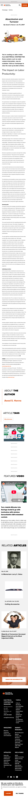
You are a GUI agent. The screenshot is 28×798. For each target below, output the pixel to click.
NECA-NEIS (18, 762)
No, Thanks (20, 793)
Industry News (19, 711)
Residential (18, 716)
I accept (8, 793)
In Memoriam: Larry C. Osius (11, 574)
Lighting (18, 713)
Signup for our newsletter (14, 679)
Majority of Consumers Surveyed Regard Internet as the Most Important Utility (13, 636)
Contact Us (6, 763)
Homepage (5, 10)
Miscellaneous (8, 419)
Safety (17, 717)
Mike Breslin (6, 631)
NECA (16, 755)
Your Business (19, 719)
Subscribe (25, 5)
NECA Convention (19, 757)
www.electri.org (11, 377)
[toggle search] (20, 5)
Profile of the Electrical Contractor (18, 737)
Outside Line (19, 714)
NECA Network (18, 767)
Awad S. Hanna (12, 400)
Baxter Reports (18, 741)
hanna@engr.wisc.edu (6, 366)
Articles (11, 10)
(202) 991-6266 (8, 714)
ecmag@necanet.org (9, 717)
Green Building (19, 706)
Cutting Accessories (12, 604)
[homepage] (7, 5)
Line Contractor (7, 735)
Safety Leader (7, 734)
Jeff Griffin (9, 601)
